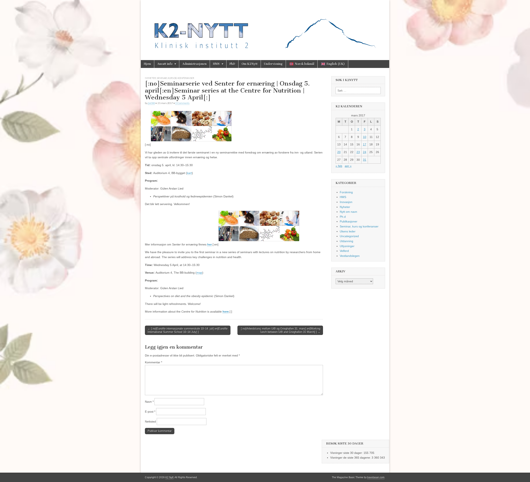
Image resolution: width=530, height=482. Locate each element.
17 (364, 144)
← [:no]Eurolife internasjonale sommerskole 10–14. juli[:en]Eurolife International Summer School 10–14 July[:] (188, 330)
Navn (149, 401)
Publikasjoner (348, 221)
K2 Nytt (169, 477)
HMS (216, 64)
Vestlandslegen (350, 255)
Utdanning (346, 241)
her (209, 244)
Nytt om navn (348, 211)
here (226, 311)
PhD (232, 64)
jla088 (151, 103)
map (199, 272)
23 (358, 152)
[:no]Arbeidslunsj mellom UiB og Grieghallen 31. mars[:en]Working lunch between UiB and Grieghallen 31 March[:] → (280, 330)
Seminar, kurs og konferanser (175, 78)
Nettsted (150, 421)
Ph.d (343, 216)
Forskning (346, 192)
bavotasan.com (375, 477)
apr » (348, 166)
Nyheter (150, 78)
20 (339, 152)
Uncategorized (349, 236)
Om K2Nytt (250, 64)
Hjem (147, 64)
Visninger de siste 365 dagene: (351, 457)
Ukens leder (347, 231)
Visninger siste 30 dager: (347, 452)
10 (364, 137)
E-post (150, 411)
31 (364, 159)
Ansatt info (164, 64)
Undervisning (273, 64)
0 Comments (182, 103)
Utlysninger (347, 246)
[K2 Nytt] (265, 27)
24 (364, 152)
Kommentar (153, 362)
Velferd (344, 250)
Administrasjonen (194, 64)
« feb (339, 166)
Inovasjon (346, 202)
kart (189, 173)
